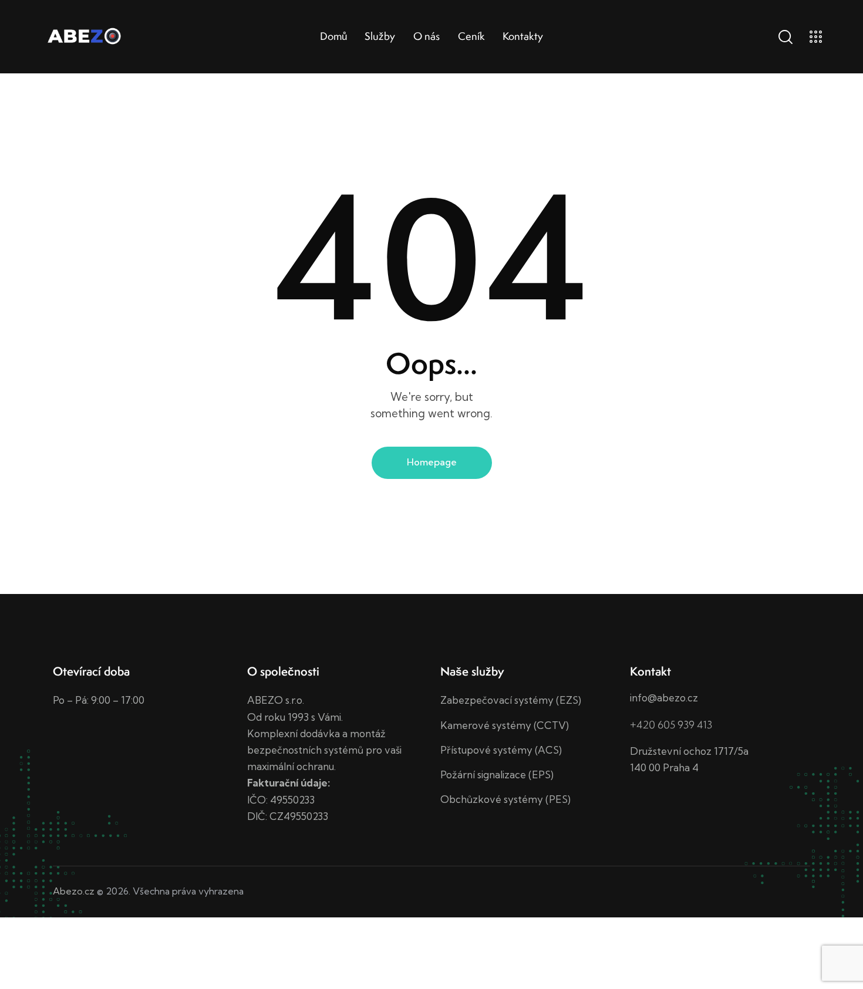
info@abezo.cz (664, 697)
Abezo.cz (74, 891)
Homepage (432, 462)
